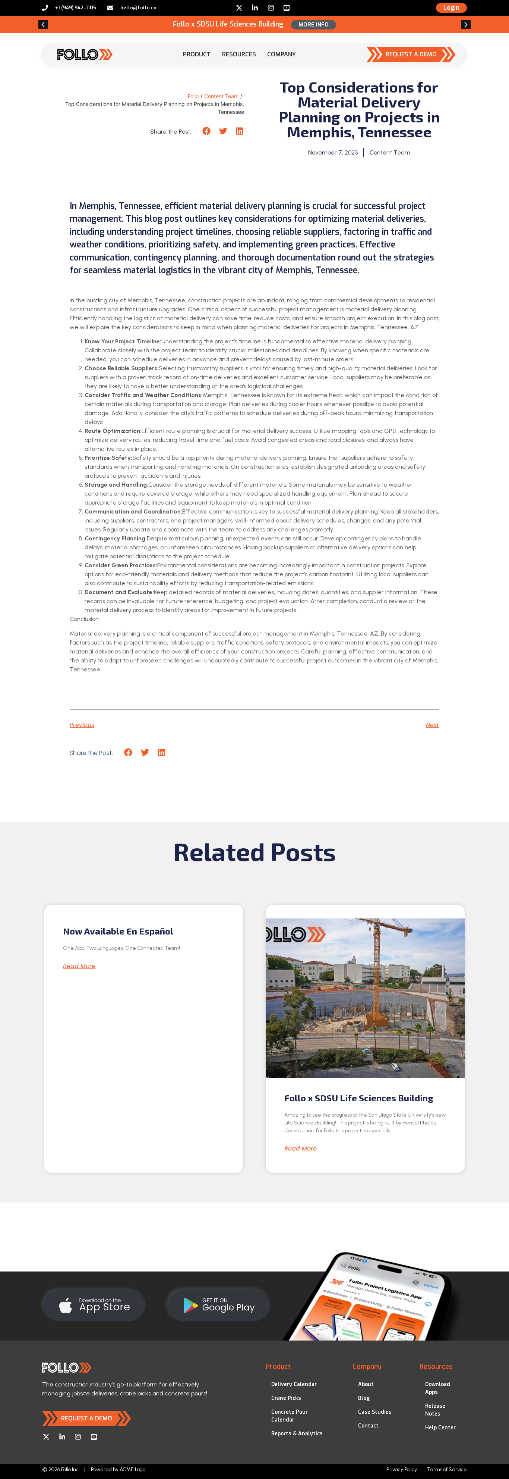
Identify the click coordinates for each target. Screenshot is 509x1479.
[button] (43, 24)
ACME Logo (132, 1469)
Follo (193, 96)
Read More (79, 966)
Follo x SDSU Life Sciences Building (358, 1097)
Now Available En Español (118, 931)
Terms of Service (447, 1469)
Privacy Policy (401, 1469)
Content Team (221, 96)
